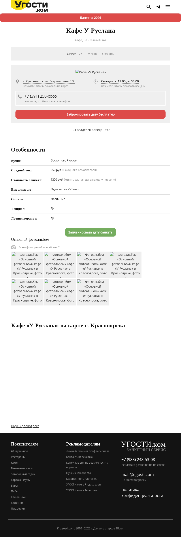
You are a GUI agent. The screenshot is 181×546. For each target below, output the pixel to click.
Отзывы (108, 54)
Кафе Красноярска (25, 426)
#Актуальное (19, 451)
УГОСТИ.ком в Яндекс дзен (83, 484)
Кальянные (18, 497)
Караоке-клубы (20, 480)
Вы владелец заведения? (90, 130)
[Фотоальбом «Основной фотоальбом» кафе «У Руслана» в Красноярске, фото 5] (27, 292)
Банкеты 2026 (90, 17)
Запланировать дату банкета (90, 232)
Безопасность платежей (82, 478)
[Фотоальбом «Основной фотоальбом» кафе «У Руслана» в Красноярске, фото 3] (92, 265)
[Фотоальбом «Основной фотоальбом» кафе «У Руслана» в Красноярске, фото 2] (60, 265)
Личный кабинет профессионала (87, 451)
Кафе (14, 462)
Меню (92, 54)
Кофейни (17, 502)
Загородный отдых (23, 474)
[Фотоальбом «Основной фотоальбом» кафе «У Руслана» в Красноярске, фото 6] (60, 292)
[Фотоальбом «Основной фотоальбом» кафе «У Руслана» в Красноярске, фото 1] (27, 265)
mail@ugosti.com (137, 474)
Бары (14, 485)
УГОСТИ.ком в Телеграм (81, 490)
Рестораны (18, 457)
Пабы (14, 491)
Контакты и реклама (79, 457)
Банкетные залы (21, 468)
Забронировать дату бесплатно (91, 114)
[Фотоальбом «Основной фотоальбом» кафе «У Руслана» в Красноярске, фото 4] (125, 265)
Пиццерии (18, 508)
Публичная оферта (78, 473)
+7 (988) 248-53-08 (138, 459)
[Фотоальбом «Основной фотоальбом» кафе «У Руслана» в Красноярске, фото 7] (92, 292)
